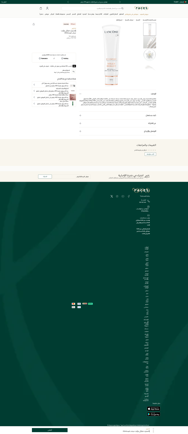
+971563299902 (145, 211)
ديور (147, 293)
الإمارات (181, 2)
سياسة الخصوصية (145, 399)
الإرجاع (146, 350)
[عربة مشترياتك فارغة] (41, 8)
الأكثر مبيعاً (147, 259)
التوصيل (146, 348)
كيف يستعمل (151, 115)
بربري (147, 296)
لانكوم (74, 28)
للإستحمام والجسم (145, 278)
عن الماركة (152, 123)
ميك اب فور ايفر (147, 312)
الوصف (153, 94)
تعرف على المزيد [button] (44, 66)
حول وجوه (147, 367)
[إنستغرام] (117, 196)
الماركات (146, 252)
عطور (146, 268)
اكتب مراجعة (150, 154)
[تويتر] (112, 196)
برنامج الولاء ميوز (146, 389)
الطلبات (146, 331)
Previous (120, 2)
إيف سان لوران (147, 300)
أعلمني (50, 430)
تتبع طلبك (146, 354)
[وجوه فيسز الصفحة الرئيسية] (141, 8)
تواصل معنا (146, 375)
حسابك (146, 329)
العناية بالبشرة (146, 274)
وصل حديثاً (147, 255)
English (176, 2)
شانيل (146, 290)
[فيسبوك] (128, 196)
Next (68, 2)
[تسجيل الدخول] (47, 8)
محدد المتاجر (146, 358)
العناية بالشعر (146, 282)
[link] (105, 14)
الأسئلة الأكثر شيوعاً (146, 336)
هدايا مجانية (66, 24)
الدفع (147, 339)
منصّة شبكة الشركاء (146, 380)
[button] (182, 2)
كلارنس (146, 316)
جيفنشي (146, 307)
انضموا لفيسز (146, 384)
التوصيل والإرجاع (150, 131)
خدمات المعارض (146, 371)
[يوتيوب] (122, 196)
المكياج (146, 271)
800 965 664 (142, 202)
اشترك (45, 176)
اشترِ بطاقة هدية (146, 264)
